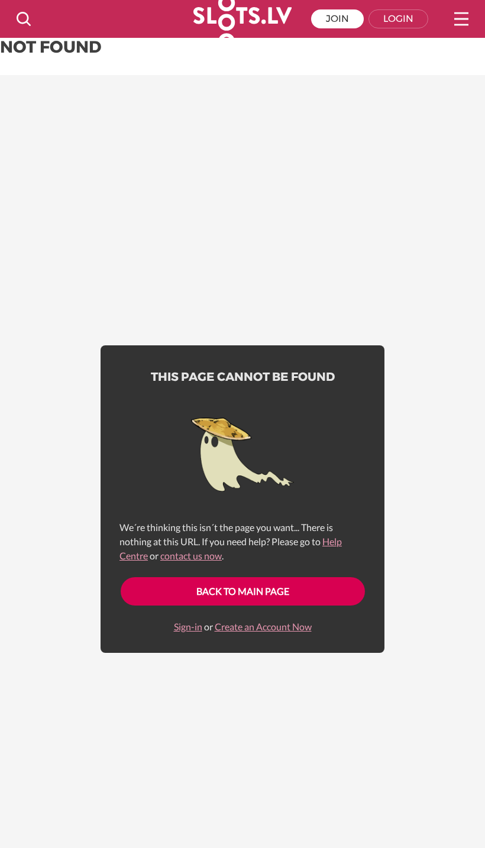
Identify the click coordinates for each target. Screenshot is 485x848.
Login (398, 18)
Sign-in (188, 626)
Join (337, 18)
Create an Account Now (263, 626)
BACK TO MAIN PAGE (242, 591)
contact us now (191, 555)
